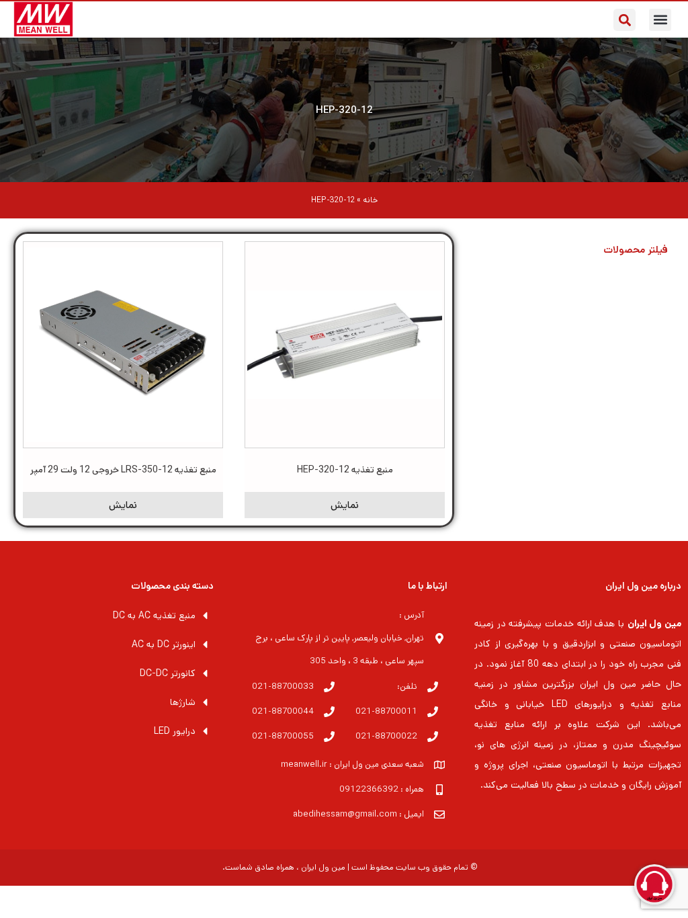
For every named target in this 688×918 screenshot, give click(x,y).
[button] (660, 20)
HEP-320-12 (344, 110)
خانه (370, 200)
